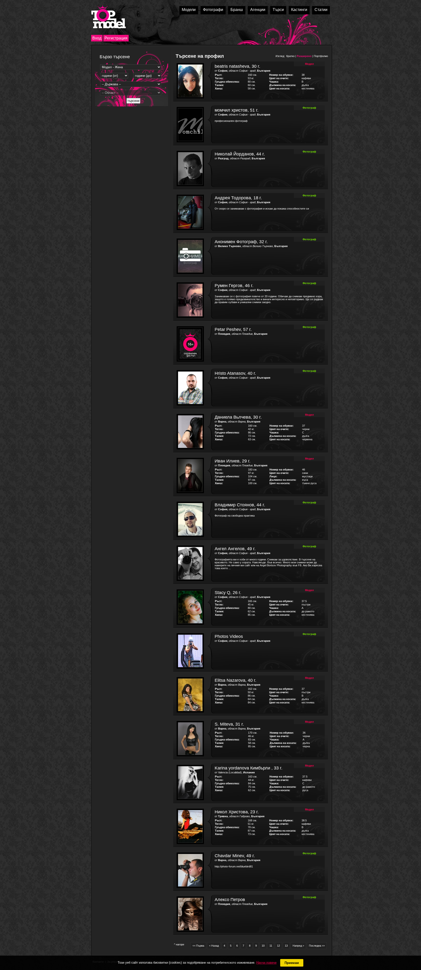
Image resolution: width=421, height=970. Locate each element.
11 (270, 945)
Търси (278, 10)
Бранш (236, 10)
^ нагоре (179, 944)
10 (263, 945)
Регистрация (116, 38)
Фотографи (213, 10)
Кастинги (299, 10)
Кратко (290, 56)
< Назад (214, 945)
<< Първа (198, 945)
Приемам (292, 963)
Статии (321, 10)
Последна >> (317, 945)
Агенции (257, 10)
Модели (189, 10)
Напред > (298, 945)
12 (278, 945)
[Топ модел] (108, 17)
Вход (96, 38)
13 (286, 945)
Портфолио (321, 56)
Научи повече (266, 962)
